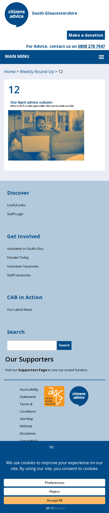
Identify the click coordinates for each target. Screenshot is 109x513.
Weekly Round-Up (37, 71)
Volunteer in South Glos (25, 248)
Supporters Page (32, 370)
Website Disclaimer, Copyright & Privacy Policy (30, 437)
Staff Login (15, 214)
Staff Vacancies (19, 275)
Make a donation (86, 35)
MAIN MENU (17, 56)
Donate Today (18, 257)
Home (9, 71)
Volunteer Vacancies (23, 266)
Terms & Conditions (28, 408)
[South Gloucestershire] (16, 26)
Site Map (26, 418)
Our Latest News (19, 309)
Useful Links (16, 205)
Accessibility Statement (29, 393)
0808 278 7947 (91, 46)
